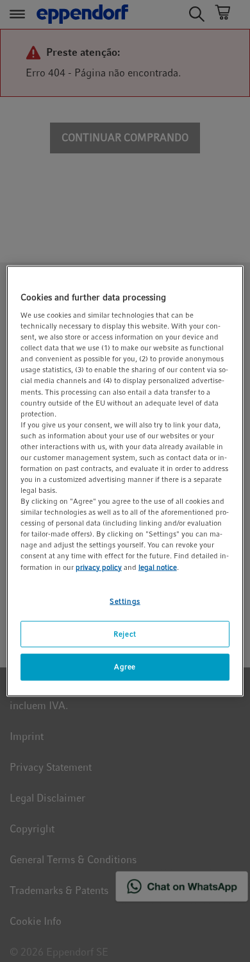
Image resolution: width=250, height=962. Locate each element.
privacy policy (99, 566)
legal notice (157, 566)
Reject (124, 633)
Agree (125, 666)
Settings (125, 600)
